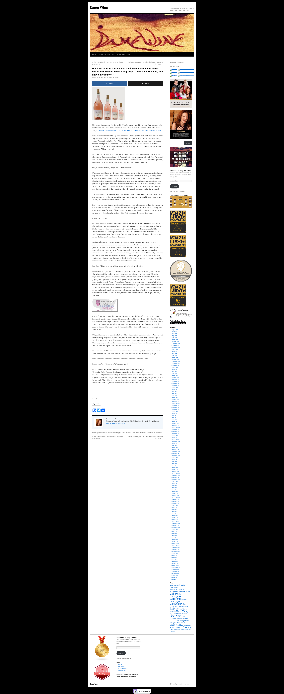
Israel (186, 606)
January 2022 (175, 425)
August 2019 (175, 457)
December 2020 (176, 439)
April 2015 (174, 559)
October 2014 (175, 571)
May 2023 (174, 393)
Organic (172, 614)
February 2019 (175, 469)
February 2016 (175, 541)
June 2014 (174, 579)
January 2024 (175, 379)
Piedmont (184, 614)
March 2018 (175, 491)
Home (94, 54)
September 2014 (176, 573)
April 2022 (174, 419)
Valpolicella (176, 629)
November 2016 (176, 523)
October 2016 (175, 525)
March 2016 (175, 539)
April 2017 (174, 513)
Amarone (176, 585)
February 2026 (175, 341)
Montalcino (173, 612)
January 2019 (175, 471)
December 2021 (176, 427)
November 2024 (176, 363)
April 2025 (174, 355)
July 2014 (174, 577)
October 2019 (175, 453)
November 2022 (176, 405)
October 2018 (175, 477)
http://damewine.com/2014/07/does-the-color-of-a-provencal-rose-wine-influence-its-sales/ (130, 130)
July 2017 (174, 507)
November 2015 (176, 547)
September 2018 (176, 479)
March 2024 (175, 375)
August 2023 (175, 387)
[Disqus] (127, 467)
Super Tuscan (187, 625)
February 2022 (175, 423)
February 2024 (175, 377)
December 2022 (176, 403)
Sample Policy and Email (106, 54)
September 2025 (176, 347)
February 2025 (175, 359)
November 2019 (176, 451)
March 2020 (175, 447)
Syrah (172, 627)
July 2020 (174, 443)
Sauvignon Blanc (175, 623)
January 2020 (175, 449)
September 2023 (176, 385)
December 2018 (176, 473)
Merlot (184, 609)
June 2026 (174, 333)
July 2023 (174, 389)
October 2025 (175, 345)
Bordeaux (174, 586)
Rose (133, 432)
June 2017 (174, 509)
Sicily (182, 623)
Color (123, 432)
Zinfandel (172, 631)
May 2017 (174, 511)
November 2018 (176, 475)
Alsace (171, 585)
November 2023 (176, 381)
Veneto (182, 629)
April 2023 (174, 395)
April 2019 (174, 465)
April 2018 (174, 489)
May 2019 (174, 463)
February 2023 (175, 399)
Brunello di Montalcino (177, 589)
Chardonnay (176, 603)
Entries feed (121, 666)
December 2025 (176, 343)
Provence (128, 432)
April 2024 (174, 373)
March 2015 (175, 561)
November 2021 (176, 429)
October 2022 (175, 407)
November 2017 (176, 499)
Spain (172, 624)
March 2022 (175, 421)
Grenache (181, 607)
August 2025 (175, 349)
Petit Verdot (177, 614)
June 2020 (174, 445)
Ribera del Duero (174, 618)
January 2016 (175, 543)
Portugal (183, 616)
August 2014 (175, 575)
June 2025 (174, 353)
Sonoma (186, 623)
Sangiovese (184, 620)
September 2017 (176, 503)
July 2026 (174, 331)
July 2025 (174, 351)
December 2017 (176, 497)
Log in (120, 664)
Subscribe (174, 186)
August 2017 (175, 505)
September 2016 (176, 527)
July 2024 (174, 369)
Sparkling (179, 624)
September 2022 (176, 409)
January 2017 (175, 519)
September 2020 (176, 441)
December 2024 (176, 361)
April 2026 (174, 337)
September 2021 (176, 433)
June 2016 (174, 533)
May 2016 (174, 535)
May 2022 (174, 417)
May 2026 (174, 335)
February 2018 (175, 493)
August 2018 (175, 481)
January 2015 (175, 565)
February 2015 (175, 563)
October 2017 (175, 501)
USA (171, 629)
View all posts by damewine (115, 423)
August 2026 (175, 329)
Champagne (175, 601)
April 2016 (174, 537)
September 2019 (176, 455)
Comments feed (122, 668)
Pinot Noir (175, 615)
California (176, 599)
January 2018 (175, 495)
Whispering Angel (141, 432)
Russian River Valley (175, 620)
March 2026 (175, 339)
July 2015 (174, 555)
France (174, 606)
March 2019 (175, 467)
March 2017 (175, 515)
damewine (115, 77)
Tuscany (187, 627)
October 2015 (175, 549)
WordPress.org (122, 670)
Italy (173, 608)
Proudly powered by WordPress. (180, 684)
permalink (159, 432)
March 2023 (175, 397)
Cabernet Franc (184, 591)
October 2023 (175, 383)
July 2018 (174, 483)
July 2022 (174, 413)
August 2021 (175, 435)
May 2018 (174, 487)
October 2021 (175, 431)
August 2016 (175, 529)
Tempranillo (178, 627)
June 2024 (174, 371)
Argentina (182, 585)
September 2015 (176, 551)
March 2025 (175, 357)
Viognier (188, 629)
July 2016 (174, 531)
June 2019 (174, 461)
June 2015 (174, 557)
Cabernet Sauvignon (176, 595)
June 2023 (174, 391)
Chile (184, 604)
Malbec (179, 609)
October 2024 (175, 365)
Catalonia (184, 599)
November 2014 (176, 569)
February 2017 (175, 517)
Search (188, 143)
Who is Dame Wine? (123, 54)
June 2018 (174, 485)
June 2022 (174, 415)
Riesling (182, 618)
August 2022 (175, 411)
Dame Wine (99, 7)
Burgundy (174, 591)
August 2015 (175, 553)
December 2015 (176, 545)
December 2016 (176, 521)
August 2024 (175, 367)
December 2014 (176, 567)
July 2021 (174, 437)
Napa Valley (182, 611)
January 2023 (175, 401)
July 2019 (174, 459)
